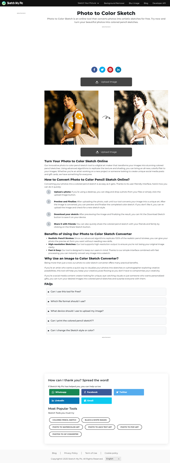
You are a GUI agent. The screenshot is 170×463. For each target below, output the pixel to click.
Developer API (159, 3)
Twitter (123, 392)
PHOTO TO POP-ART (129, 427)
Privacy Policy (71, 453)
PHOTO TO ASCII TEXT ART (100, 427)
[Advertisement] (21, 30)
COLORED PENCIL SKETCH (64, 420)
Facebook (92, 392)
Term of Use (91, 453)
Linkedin (59, 400)
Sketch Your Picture (87, 3)
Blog (146, 3)
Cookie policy (111, 453)
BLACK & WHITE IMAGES (96, 420)
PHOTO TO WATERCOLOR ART (66, 427)
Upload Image (109, 152)
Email (90, 400)
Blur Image (134, 3)
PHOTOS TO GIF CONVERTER (65, 434)
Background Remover (114, 3)
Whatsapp (60, 392)
